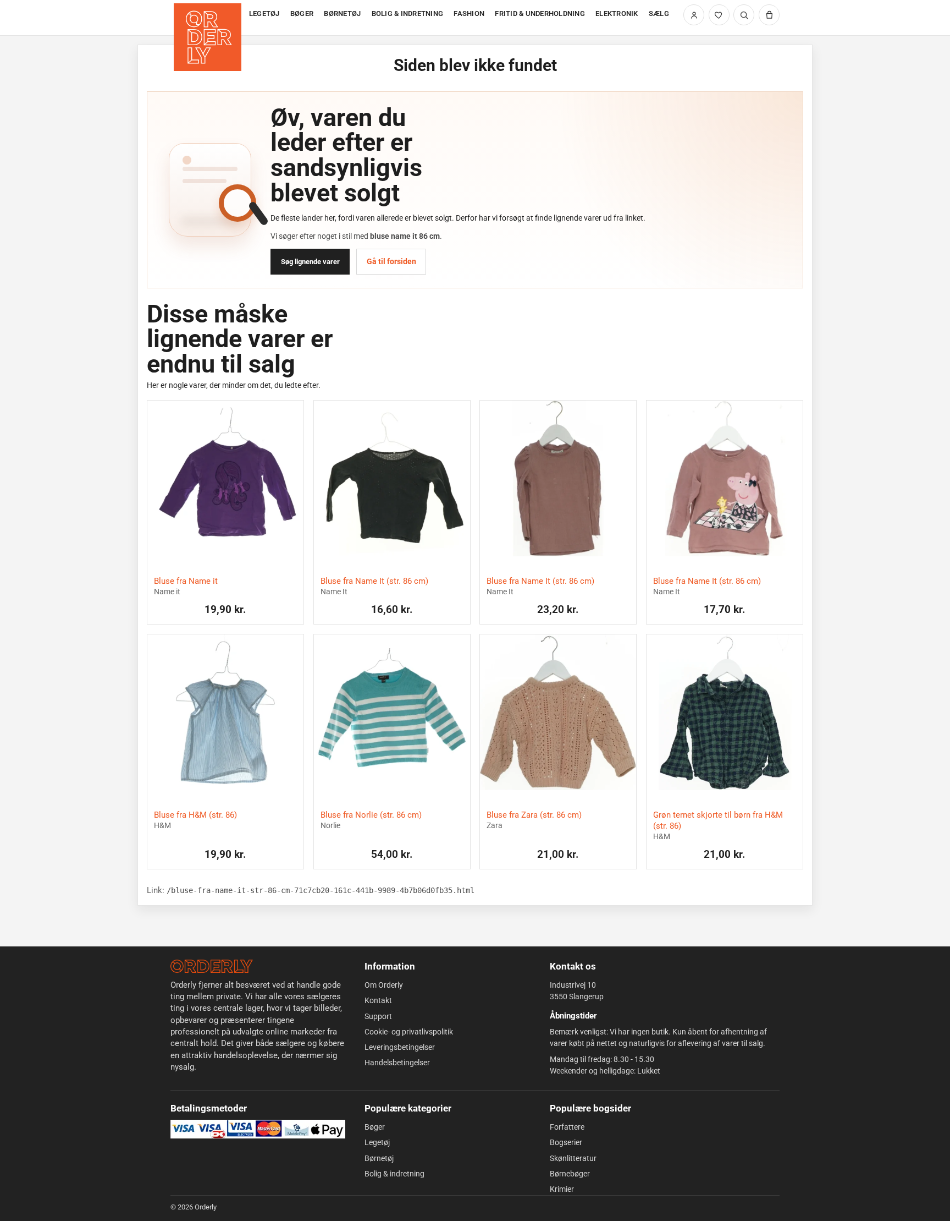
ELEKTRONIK (616, 13)
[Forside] (209, 17)
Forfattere (567, 1127)
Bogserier (566, 1142)
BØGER (301, 13)
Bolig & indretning (394, 1173)
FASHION (469, 13)
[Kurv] (769, 14)
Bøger (374, 1127)
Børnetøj (379, 1158)
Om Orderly (383, 985)
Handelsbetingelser (397, 1062)
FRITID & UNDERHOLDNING (540, 13)
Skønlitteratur (573, 1158)
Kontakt (378, 1000)
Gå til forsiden (391, 261)
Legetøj (377, 1142)
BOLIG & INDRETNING (408, 13)
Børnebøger (570, 1173)
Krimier (562, 1189)
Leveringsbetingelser (399, 1047)
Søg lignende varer (310, 262)
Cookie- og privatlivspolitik (408, 1031)
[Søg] (743, 14)
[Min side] (693, 14)
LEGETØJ (264, 13)
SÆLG (659, 13)
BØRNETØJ (342, 13)
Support (378, 1016)
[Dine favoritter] (719, 14)
